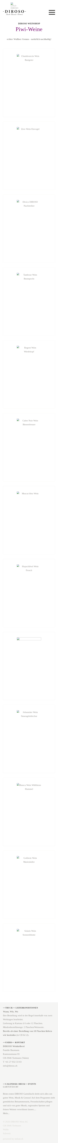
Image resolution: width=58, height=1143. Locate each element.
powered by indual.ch (13, 1139)
